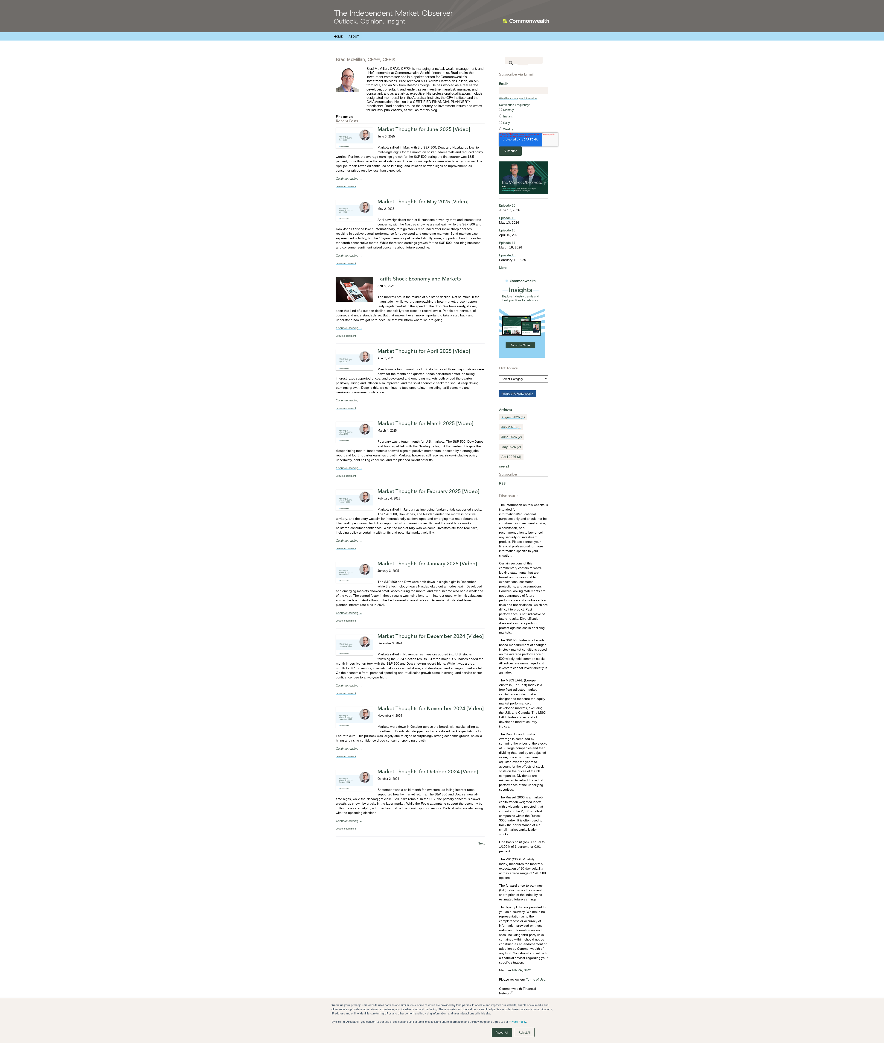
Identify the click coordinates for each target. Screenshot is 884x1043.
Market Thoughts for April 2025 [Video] (424, 351)
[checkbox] (523, 120)
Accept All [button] (502, 1032)
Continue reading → (349, 178)
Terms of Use (535, 979)
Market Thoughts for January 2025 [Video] (427, 564)
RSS (502, 483)
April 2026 (511, 457)
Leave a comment (346, 186)
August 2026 (513, 417)
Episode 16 (507, 255)
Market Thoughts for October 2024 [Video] (428, 771)
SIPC (527, 970)
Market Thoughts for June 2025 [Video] (424, 129)
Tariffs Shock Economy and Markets (419, 279)
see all (504, 466)
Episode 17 (507, 243)
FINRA (517, 970)
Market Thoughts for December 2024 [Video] (431, 636)
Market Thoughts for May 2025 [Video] (423, 202)
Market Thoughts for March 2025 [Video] (425, 423)
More (503, 267)
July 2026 (511, 427)
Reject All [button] (525, 1032)
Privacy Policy (517, 1021)
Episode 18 (507, 230)
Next (481, 843)
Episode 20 (507, 205)
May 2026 (511, 447)
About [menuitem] (354, 36)
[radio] (523, 110)
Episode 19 (507, 218)
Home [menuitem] (338, 36)
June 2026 (511, 437)
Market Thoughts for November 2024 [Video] (431, 708)
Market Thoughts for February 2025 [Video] (428, 491)
